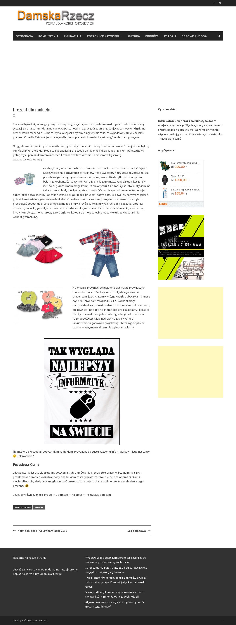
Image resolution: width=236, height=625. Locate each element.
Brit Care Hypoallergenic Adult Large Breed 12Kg (186, 189)
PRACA (168, 36)
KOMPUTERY (46, 36)
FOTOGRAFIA (24, 36)
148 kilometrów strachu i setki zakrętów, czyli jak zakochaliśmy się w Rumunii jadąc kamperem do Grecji (116, 582)
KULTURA (133, 36)
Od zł (179, 167)
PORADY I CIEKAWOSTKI (103, 36)
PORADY (39, 507)
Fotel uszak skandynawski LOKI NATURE (186, 163)
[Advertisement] (118, 73)
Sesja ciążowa (136, 531)
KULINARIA (71, 36)
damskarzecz (40, 620)
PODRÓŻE (152, 36)
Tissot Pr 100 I (178, 176)
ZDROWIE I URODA (194, 36)
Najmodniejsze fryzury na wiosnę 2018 (42, 531)
